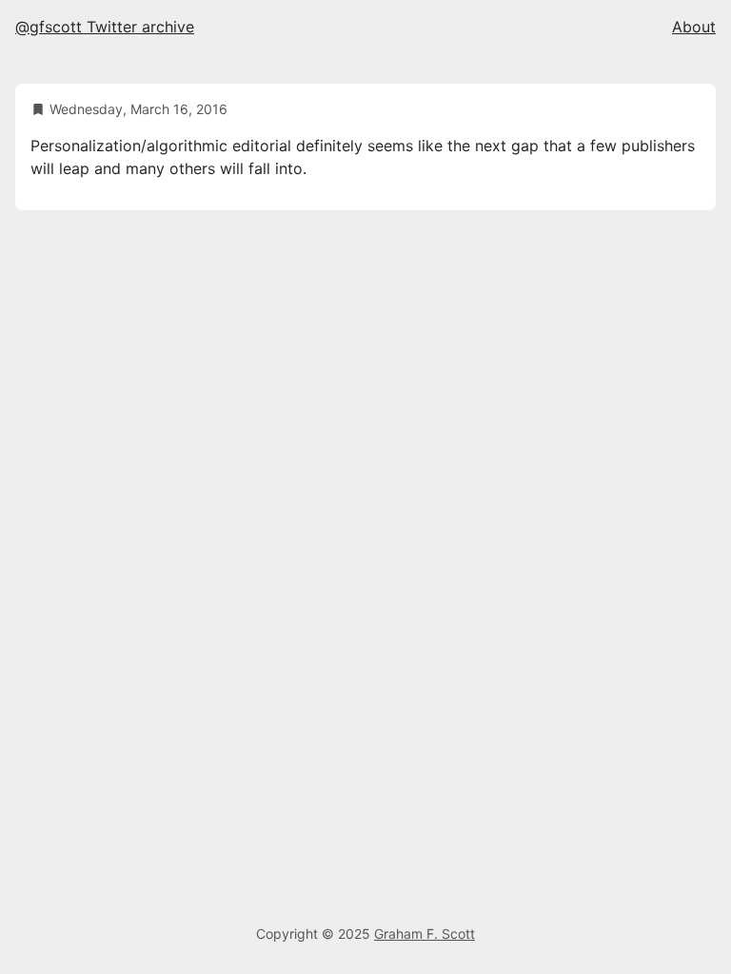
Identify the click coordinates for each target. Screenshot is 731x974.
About (694, 26)
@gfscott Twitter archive (104, 26)
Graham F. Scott (424, 933)
